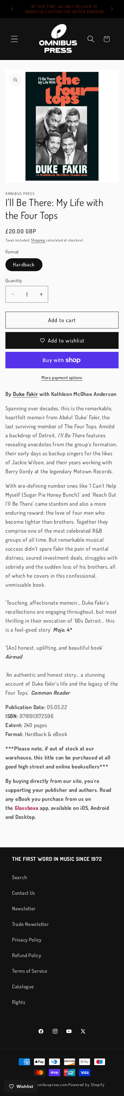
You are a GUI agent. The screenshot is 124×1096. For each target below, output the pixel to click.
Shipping (38, 240)
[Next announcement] (112, 9)
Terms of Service (30, 971)
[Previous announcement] (12, 9)
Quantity (13, 280)
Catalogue (23, 986)
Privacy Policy (27, 939)
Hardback (24, 264)
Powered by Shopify (86, 1084)
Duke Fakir (25, 394)
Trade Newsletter (30, 924)
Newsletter (24, 908)
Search (19, 877)
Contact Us (23, 893)
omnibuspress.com (50, 1084)
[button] (15, 39)
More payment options (62, 377)
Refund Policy (26, 955)
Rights (18, 1002)
